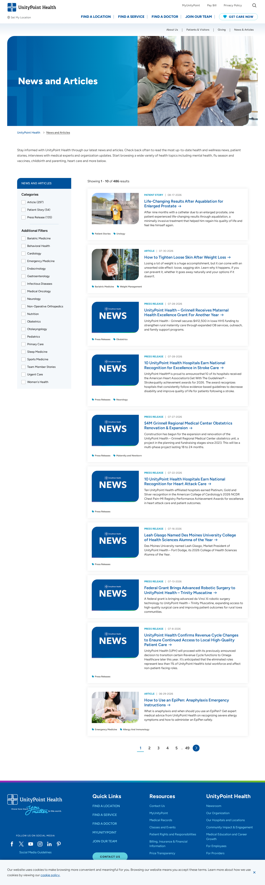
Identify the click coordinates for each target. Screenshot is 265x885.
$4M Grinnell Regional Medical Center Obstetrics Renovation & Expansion (188, 425)
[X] (21, 844)
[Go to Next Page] (196, 748)
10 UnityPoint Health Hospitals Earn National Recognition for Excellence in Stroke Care (184, 365)
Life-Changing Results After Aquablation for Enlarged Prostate (183, 203)
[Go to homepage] (31, 7)
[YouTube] (30, 844)
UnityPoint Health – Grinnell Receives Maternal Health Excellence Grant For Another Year (186, 312)
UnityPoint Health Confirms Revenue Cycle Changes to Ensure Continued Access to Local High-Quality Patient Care (191, 640)
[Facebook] (12, 844)
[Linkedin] (49, 844)
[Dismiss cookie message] (254, 872)
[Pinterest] (58, 844)
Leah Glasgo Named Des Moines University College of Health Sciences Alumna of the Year (190, 537)
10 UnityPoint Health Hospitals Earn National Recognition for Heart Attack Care (184, 481)
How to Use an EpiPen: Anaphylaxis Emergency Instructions (186, 702)
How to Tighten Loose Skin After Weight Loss (185, 257)
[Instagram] (40, 844)
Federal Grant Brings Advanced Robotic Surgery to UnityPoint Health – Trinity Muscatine (189, 590)
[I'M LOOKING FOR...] (254, 5)
